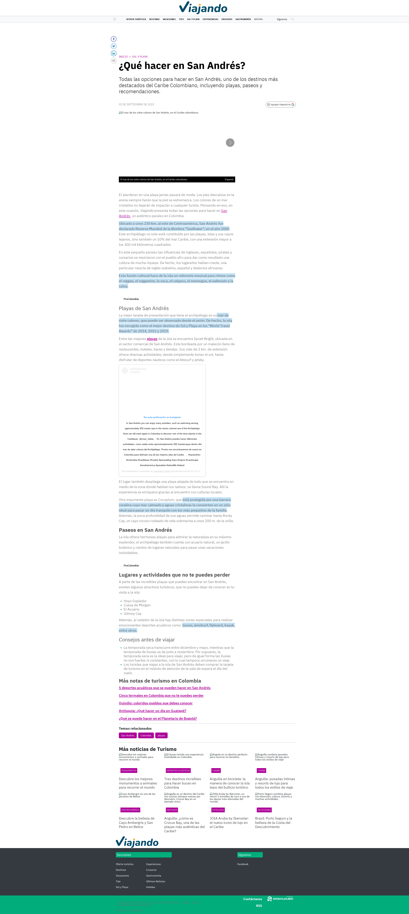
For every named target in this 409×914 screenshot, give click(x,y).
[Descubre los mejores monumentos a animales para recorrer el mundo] (139, 764)
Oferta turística (136, 19)
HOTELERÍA (218, 810)
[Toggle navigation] (114, 19)
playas (152, 338)
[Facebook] (113, 39)
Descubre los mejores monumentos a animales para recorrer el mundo (138, 783)
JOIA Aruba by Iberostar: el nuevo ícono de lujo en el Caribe (229, 822)
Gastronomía (243, 19)
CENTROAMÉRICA (130, 810)
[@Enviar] (113, 60)
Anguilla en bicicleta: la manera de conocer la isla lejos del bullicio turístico (230, 783)
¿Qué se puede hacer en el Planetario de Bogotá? (158, 718)
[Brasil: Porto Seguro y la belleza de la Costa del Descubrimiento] (275, 804)
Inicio (123, 56)
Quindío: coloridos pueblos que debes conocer (156, 703)
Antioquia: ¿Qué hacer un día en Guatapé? (152, 710)
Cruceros (226, 19)
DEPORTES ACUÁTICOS (178, 770)
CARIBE (216, 770)
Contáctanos (252, 899)
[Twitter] (113, 46)
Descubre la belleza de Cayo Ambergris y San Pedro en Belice (136, 822)
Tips (181, 19)
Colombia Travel (162, 471)
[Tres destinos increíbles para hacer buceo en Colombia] (184, 764)
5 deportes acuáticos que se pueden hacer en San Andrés (165, 687)
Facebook (242, 864)
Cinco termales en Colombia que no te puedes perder (161, 695)
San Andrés (127, 735)
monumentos (128, 770)
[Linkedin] (113, 53)
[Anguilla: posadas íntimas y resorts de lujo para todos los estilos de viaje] (275, 764)
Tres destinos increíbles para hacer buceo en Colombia (182, 783)
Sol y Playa (193, 19)
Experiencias (210, 19)
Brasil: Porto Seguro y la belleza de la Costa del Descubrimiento (273, 822)
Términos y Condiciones (129, 910)
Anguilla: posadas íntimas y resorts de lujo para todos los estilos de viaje (275, 783)
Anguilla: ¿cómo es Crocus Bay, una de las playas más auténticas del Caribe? (184, 824)
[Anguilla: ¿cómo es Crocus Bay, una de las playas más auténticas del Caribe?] (184, 804)
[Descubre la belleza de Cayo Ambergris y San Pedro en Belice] (139, 804)
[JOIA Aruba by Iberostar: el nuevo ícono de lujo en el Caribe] (230, 804)
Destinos (154, 19)
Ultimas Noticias (155, 881)
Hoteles (150, 887)
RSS (259, 905)
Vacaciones (169, 19)
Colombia (146, 735)
